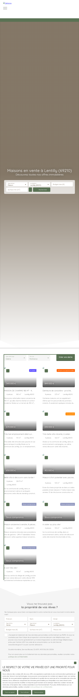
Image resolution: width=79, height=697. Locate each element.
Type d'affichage (10, 356)
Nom (31, 619)
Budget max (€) (59, 184)
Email (55, 619)
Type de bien (11, 183)
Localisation (33, 183)
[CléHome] (17, 8)
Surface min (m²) (14, 190)
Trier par (32, 356)
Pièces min (57, 630)
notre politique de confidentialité (41, 687)
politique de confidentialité (17, 657)
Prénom (9, 619)
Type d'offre (9, 623)
